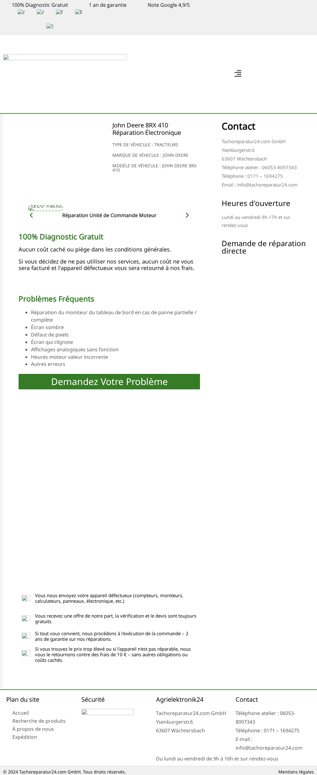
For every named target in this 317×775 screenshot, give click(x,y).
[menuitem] (21, 12)
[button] (238, 74)
